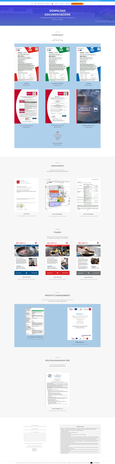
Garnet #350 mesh (57, 277)
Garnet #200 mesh (26, 277)
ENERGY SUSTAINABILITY (57, 143)
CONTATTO (67, 3)
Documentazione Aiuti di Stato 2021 (35, 337)
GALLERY (56, 3)
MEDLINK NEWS (41, 3)
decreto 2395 (26, 213)
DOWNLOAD (62, 3)
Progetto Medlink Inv (79, 342)
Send (34, 449)
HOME (35, 3)
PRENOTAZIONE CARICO (77, 3)
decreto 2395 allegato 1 (57, 214)
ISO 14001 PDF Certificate (57, 83)
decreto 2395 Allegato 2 (88, 214)
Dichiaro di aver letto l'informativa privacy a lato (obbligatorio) (33, 443)
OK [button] (91, 462)
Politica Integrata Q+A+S (57, 408)
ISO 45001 (88, 83)
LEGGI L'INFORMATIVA (96, 462)
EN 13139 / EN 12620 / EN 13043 (57, 125)
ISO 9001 (26, 83)
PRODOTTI (47, 3)
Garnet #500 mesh (89, 277)
